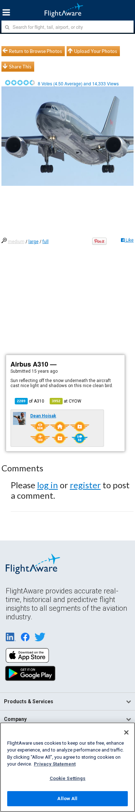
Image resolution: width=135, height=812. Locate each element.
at (66, 401)
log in (47, 485)
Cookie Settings (68, 778)
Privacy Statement (55, 764)
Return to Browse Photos (35, 51)
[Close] (126, 732)
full (45, 241)
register (85, 485)
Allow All (67, 798)
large (33, 241)
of (30, 401)
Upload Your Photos (95, 51)
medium (16, 241)
